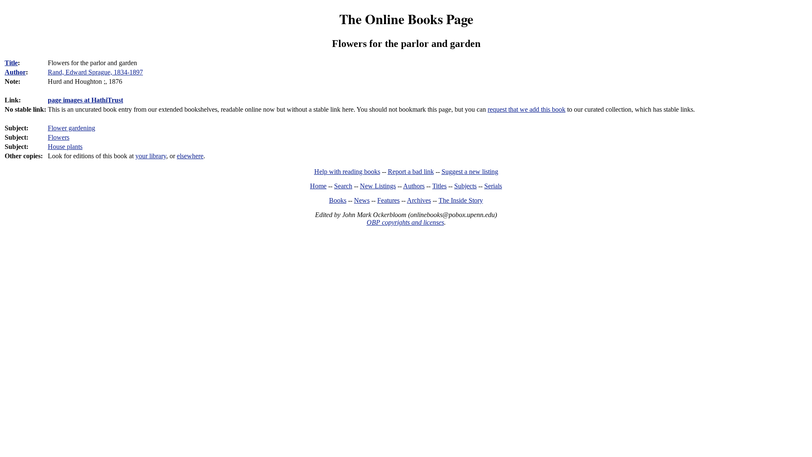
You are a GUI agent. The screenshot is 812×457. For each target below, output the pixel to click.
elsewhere (190, 156)
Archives (419, 200)
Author (15, 72)
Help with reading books (347, 171)
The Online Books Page (406, 19)
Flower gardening (71, 128)
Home (318, 186)
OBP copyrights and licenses (405, 222)
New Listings (378, 186)
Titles (439, 186)
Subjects (465, 186)
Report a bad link (411, 171)
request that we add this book (526, 109)
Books (337, 200)
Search (343, 186)
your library (150, 156)
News (362, 200)
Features (388, 200)
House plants (65, 146)
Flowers (58, 137)
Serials (493, 186)
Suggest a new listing (470, 171)
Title (11, 62)
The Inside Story (461, 200)
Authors (414, 186)
